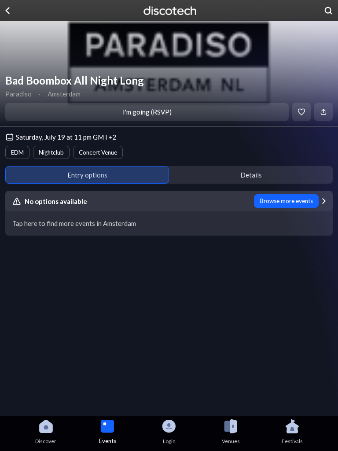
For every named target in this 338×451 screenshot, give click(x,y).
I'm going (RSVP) (147, 112)
